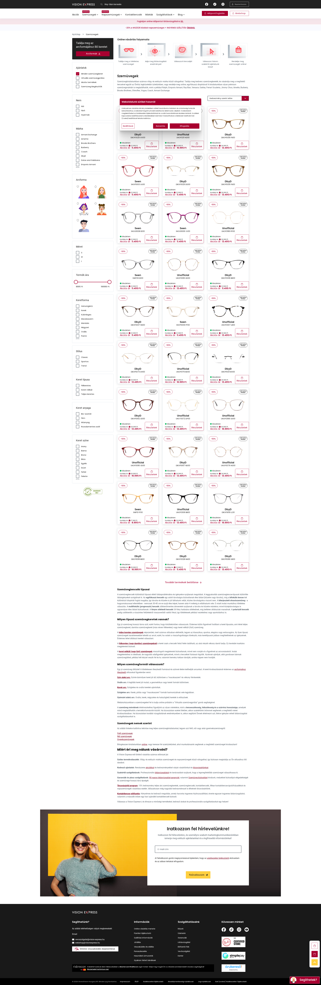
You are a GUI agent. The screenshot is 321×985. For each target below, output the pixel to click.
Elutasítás (160, 126)
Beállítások (128, 126)
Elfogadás (184, 126)
